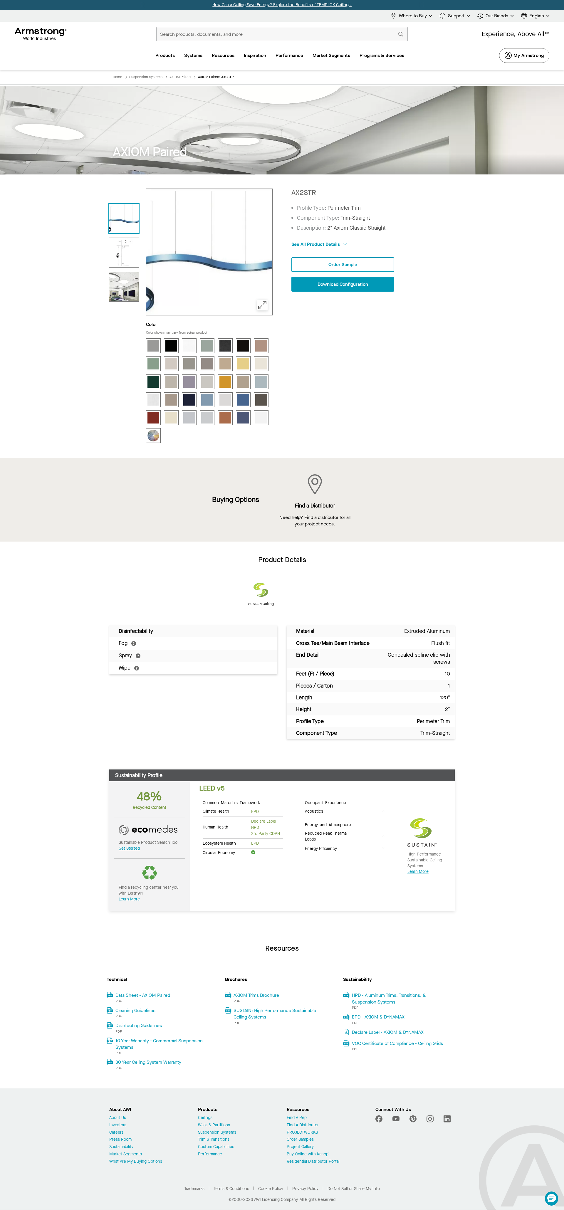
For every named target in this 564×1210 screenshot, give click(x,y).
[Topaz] (225, 417)
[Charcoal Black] (225, 345)
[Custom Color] (153, 435)
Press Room (120, 1139)
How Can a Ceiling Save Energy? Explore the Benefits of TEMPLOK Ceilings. (282, 5)
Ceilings (205, 1117)
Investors (117, 1125)
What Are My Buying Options (135, 1161)
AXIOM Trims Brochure (256, 995)
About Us (117, 1117)
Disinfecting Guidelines (138, 1025)
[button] (551, 1198)
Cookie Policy (270, 1188)
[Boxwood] (207, 345)
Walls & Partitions (214, 1125)
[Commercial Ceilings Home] (41, 34)
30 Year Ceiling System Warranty (148, 1062)
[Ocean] (189, 399)
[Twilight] (243, 417)
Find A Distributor (303, 1125)
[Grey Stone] (189, 363)
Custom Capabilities (216, 1147)
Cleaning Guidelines (135, 1010)
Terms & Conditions (231, 1188)
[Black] (171, 345)
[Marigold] (225, 381)
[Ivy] (153, 381)
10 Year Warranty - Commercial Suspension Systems (159, 1044)
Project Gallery (300, 1147)
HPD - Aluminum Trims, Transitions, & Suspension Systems (389, 998)
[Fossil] (171, 363)
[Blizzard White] (189, 345)
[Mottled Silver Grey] (153, 399)
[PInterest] (413, 1118)
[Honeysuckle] (243, 363)
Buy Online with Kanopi (308, 1154)
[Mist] (261, 381)
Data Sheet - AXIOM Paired (142, 995)
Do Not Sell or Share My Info (354, 1188)
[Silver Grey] (189, 417)
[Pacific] (207, 399)
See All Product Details (316, 244)
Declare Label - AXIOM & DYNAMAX (388, 1032)
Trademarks (194, 1188)
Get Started (129, 848)
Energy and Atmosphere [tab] (328, 824)
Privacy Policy (305, 1188)
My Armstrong (528, 55)
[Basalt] (153, 345)
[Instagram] (430, 1118)
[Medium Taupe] (243, 381)
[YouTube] (396, 1118)
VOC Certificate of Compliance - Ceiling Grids (397, 1043)
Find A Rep (297, 1117)
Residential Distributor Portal (313, 1161)
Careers (116, 1132)
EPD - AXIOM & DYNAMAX (378, 1017)
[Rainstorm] (243, 399)
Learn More (129, 899)
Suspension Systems (217, 1132)
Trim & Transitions (213, 1139)
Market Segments (125, 1154)
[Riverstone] (261, 399)
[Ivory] (261, 363)
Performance (210, 1154)
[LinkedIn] (447, 1118)
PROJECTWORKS (302, 1132)
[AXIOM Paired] (124, 218)
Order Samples (300, 1139)
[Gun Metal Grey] (207, 363)
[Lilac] (189, 381)
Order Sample (342, 264)
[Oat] (171, 399)
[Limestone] (207, 381)
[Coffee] (243, 345)
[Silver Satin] (207, 417)
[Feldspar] (261, 345)
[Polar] (225, 399)
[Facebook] (379, 1118)
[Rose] (153, 417)
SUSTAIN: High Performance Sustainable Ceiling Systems (275, 1013)
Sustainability (121, 1147)
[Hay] (225, 363)
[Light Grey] (171, 381)
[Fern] (153, 363)
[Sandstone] (171, 417)
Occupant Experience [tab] (325, 802)
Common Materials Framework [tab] (231, 802)
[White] (261, 417)
